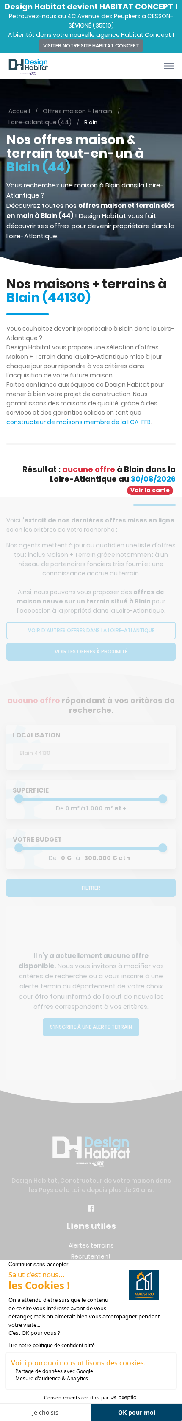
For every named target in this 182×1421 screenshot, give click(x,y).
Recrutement (91, 1256)
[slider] (18, 798)
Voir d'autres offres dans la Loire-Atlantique (91, 630)
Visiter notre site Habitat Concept (91, 45)
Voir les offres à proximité (91, 651)
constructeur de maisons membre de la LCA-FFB (78, 422)
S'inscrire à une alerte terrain (91, 1026)
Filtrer (91, 887)
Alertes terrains (91, 1245)
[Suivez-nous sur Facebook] (91, 1209)
